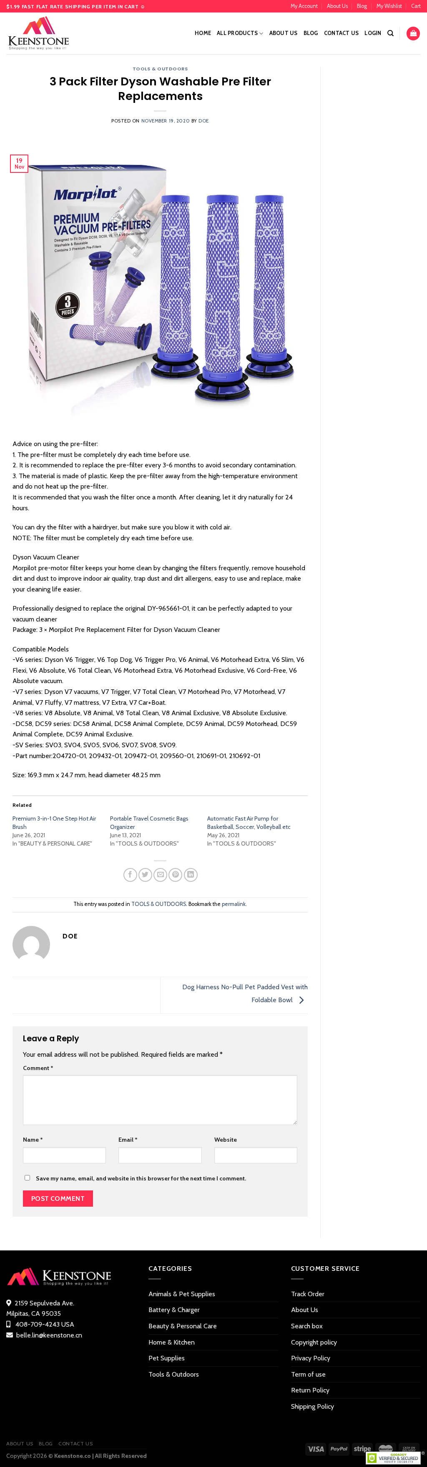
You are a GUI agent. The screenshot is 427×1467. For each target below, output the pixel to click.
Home (203, 33)
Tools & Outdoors (173, 1374)
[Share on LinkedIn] (191, 875)
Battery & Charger (174, 1310)
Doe (203, 121)
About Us (337, 6)
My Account (304, 6)
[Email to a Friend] (160, 875)
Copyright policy (314, 1342)
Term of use (308, 1374)
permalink (234, 904)
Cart (416, 6)
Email (128, 1139)
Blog (362, 6)
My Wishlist (389, 6)
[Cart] (413, 33)
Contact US (341, 33)
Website (225, 1139)
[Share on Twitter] (145, 875)
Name (33, 1139)
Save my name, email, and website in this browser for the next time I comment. (141, 1178)
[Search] (390, 33)
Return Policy (310, 1390)
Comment (38, 1068)
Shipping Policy (312, 1406)
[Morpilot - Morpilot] (48, 33)
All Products (237, 33)
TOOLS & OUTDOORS (160, 68)
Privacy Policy (310, 1358)
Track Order (307, 1294)
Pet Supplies (166, 1358)
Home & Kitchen (171, 1342)
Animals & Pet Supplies (181, 1294)
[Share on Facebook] (130, 875)
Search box (307, 1326)
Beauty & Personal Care (182, 1326)
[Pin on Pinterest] (175, 875)
